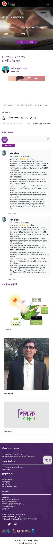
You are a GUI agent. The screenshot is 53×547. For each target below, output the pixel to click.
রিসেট (31, 42)
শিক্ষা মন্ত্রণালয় (5, 482)
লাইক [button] (9, 213)
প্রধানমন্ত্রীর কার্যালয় (7, 480)
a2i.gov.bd (12, 506)
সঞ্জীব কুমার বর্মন (19, 68)
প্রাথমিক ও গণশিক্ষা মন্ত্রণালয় (9, 486)
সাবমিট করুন (8, 146)
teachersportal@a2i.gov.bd (16, 514)
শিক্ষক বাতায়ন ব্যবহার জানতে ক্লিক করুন (13, 467)
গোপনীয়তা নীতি (6, 469)
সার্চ (21, 42)
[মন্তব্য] (26, 139)
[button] (3, 118)
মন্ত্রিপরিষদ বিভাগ (6, 484)
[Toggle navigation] (48, 4)
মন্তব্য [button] (14, 213)
